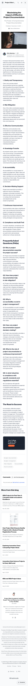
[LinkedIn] (18, 53)
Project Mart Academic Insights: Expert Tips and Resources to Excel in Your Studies (10, 3)
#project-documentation (10, 458)
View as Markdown (15, 28)
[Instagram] (13, 618)
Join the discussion (19, 477)
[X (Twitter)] (16, 53)
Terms (19, 666)
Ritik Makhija (11, 53)
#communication (8, 467)
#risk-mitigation (8, 464)
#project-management (10, 461)
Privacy (14, 666)
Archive (9, 666)
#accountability (19, 464)
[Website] (15, 618)
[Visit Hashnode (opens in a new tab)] (14, 678)
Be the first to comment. (19, 482)
